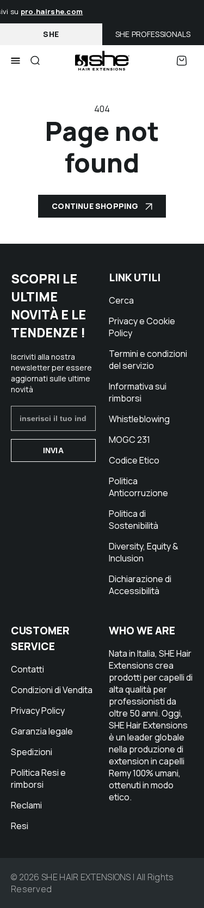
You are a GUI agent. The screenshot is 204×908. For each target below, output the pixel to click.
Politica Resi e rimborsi (38, 778)
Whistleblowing (139, 419)
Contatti (27, 669)
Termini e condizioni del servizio (148, 360)
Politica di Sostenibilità (133, 520)
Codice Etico (134, 460)
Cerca (121, 300)
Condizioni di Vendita (51, 690)
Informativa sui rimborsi (137, 392)
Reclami (26, 805)
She (51, 34)
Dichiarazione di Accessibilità (140, 585)
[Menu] (15, 61)
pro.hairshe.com (50, 11)
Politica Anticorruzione (138, 487)
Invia (53, 450)
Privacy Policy (38, 710)
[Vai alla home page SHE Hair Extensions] (102, 61)
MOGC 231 (129, 440)
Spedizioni (31, 752)
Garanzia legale (42, 731)
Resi (19, 826)
